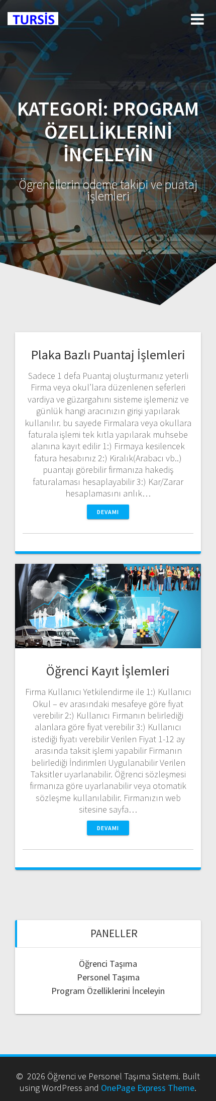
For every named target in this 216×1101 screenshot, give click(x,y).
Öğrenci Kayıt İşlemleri (108, 670)
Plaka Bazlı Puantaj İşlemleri (108, 354)
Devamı (108, 512)
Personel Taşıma (108, 977)
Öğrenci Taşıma (108, 963)
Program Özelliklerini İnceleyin (108, 990)
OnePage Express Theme (147, 1087)
